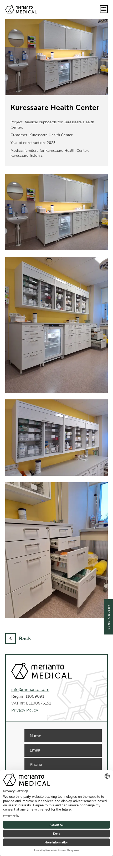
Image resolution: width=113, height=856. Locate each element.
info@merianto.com (30, 689)
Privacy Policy (24, 710)
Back (25, 638)
